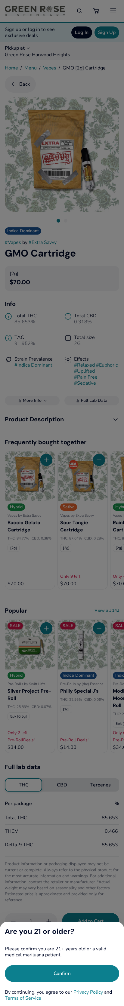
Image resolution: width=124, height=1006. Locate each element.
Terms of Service (23, 998)
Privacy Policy (88, 992)
